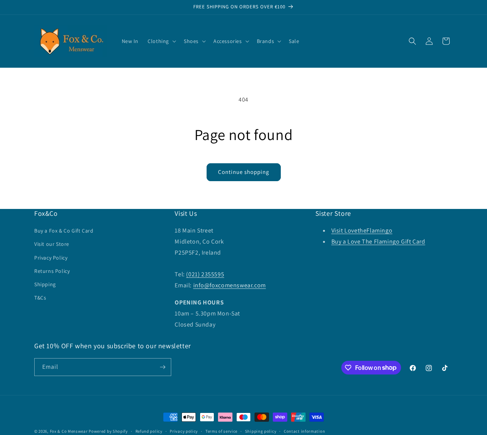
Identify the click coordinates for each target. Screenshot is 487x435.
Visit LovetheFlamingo (362, 230)
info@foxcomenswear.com (229, 285)
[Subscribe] (162, 367)
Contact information (304, 430)
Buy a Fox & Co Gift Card (63, 230)
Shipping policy (261, 430)
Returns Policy (52, 271)
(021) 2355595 (205, 274)
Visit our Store (51, 244)
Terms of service (221, 430)
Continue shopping (243, 171)
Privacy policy (184, 430)
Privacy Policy (50, 257)
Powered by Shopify (108, 431)
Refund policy (148, 430)
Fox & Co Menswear (69, 431)
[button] (161, 41)
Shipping (45, 284)
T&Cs (40, 297)
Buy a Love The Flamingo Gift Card (378, 241)
